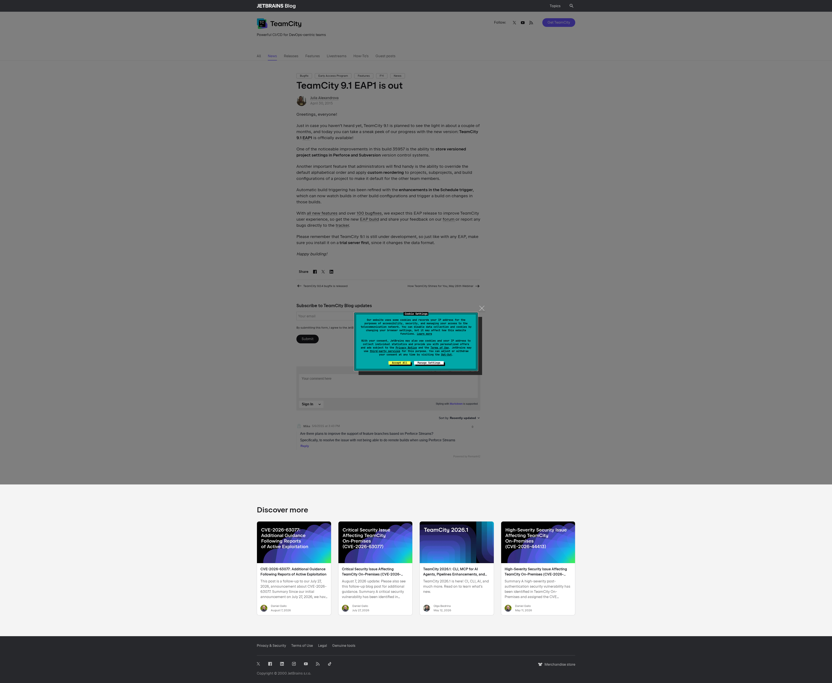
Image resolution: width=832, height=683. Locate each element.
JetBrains (295, 673)
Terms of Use (440, 347)
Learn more (424, 334)
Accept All (399, 363)
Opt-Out (446, 354)
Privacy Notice (406, 347)
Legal (322, 646)
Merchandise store (558, 666)
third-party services (385, 351)
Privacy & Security (271, 646)
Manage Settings (429, 363)
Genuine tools (343, 646)
